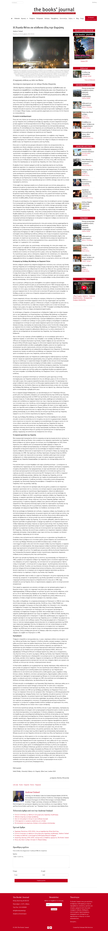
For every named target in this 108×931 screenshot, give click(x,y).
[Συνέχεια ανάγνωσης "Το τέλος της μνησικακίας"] (77, 74)
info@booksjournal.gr (19, 910)
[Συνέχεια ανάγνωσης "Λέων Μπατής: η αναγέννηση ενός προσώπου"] (77, 162)
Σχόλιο (15, 854)
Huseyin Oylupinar (50, 835)
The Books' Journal (63, 837)
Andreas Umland (18, 31)
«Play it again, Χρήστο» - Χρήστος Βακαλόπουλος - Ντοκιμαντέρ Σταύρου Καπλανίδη (84, 298)
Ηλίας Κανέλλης (54, 831)
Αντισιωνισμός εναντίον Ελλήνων (88, 150)
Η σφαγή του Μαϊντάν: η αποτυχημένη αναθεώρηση (30, 835)
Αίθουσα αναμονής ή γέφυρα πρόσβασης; (27, 817)
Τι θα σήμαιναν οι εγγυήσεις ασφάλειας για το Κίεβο (30, 821)
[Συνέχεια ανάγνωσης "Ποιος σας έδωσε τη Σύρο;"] (77, 115)
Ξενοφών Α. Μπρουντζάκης (38, 839)
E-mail (43, 871)
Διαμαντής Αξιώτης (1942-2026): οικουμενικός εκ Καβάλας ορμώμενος (36, 837)
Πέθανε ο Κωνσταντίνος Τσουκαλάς (86, 182)
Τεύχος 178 (84, 61)
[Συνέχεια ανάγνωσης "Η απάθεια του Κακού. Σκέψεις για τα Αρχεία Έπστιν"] (77, 125)
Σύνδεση (94, 2)
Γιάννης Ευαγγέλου (86, 165)
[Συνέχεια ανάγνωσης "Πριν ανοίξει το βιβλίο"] (77, 268)
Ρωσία (21, 784)
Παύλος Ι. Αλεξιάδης (87, 107)
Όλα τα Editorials (90, 80)
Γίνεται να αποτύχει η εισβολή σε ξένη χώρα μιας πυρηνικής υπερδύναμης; (36, 814)
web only (15, 784)
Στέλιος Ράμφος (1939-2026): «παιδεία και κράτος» (87, 205)
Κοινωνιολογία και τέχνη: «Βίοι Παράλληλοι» (88, 134)
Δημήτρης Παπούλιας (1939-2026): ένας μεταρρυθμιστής (31, 831)
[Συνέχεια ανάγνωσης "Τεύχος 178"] (84, 46)
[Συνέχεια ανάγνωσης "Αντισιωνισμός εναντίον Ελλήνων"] (77, 152)
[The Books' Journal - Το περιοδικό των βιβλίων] (54, 10)
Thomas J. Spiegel (86, 128)
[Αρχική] (12, 18)
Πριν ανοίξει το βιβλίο (87, 266)
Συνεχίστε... (73, 921)
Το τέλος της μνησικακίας (86, 73)
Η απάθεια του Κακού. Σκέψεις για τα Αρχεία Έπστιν (88, 124)
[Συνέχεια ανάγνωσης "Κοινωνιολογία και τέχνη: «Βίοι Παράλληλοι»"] (77, 135)
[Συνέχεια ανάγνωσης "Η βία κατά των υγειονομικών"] (77, 105)
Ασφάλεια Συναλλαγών (20, 913)
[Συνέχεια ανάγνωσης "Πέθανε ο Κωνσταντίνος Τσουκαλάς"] (77, 182)
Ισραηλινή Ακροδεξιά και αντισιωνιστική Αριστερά (86, 193)
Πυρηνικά (38, 784)
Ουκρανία (26, 784)
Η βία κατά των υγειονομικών (86, 104)
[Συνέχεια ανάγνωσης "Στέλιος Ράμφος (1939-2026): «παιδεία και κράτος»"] (77, 206)
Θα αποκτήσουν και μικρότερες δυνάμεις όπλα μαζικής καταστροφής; (35, 823)
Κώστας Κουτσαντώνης (87, 138)
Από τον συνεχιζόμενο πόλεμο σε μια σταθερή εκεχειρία (31, 819)
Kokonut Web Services (86, 927)
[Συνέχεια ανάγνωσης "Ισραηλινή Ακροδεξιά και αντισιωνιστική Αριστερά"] (77, 193)
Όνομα (15, 871)
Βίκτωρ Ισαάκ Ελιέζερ (87, 197)
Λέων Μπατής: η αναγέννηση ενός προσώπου (87, 161)
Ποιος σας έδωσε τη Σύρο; (22, 839)
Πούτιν (32, 784)
